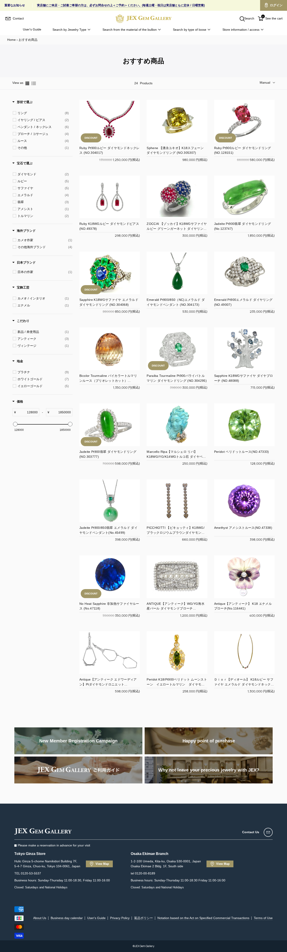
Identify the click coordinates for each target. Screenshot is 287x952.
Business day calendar (67, 918)
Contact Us (250, 832)
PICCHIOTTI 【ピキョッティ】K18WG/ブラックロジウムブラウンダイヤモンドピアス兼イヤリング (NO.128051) (175, 532)
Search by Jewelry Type (69, 29)
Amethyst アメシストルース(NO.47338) (243, 527)
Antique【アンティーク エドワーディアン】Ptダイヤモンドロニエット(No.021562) (108, 684)
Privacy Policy (120, 918)
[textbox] (27, 412)
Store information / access (240, 29)
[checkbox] (43, 113)
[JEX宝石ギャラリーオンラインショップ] (143, 18)
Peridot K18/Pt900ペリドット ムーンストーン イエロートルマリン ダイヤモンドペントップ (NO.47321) (177, 684)
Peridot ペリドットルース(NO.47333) (241, 451)
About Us (39, 918)
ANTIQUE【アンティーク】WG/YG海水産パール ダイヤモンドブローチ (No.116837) (175, 608)
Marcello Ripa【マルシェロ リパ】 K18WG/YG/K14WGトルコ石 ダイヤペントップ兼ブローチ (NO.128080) (176, 456)
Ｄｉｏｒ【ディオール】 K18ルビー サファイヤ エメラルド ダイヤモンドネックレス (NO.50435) (244, 684)
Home (11, 39)
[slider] (15, 424)
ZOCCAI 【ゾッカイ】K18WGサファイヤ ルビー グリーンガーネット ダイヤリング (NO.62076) (177, 228)
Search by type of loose (189, 29)
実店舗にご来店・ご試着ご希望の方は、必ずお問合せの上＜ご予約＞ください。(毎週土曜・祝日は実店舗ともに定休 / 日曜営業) (121, 5)
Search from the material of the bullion (129, 29)
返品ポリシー (143, 918)
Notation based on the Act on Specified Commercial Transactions (203, 918)
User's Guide (32, 29)
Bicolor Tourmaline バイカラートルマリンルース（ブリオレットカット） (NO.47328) (108, 380)
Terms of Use (263, 918)
